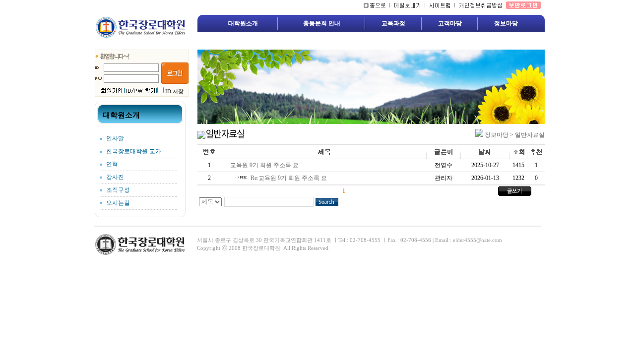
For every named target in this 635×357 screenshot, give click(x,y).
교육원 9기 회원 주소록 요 (266, 165)
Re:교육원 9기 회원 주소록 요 (290, 178)
